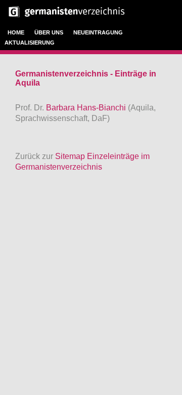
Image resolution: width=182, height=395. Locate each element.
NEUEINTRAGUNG (98, 32)
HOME (16, 32)
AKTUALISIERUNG (30, 43)
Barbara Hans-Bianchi (87, 107)
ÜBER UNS (48, 32)
